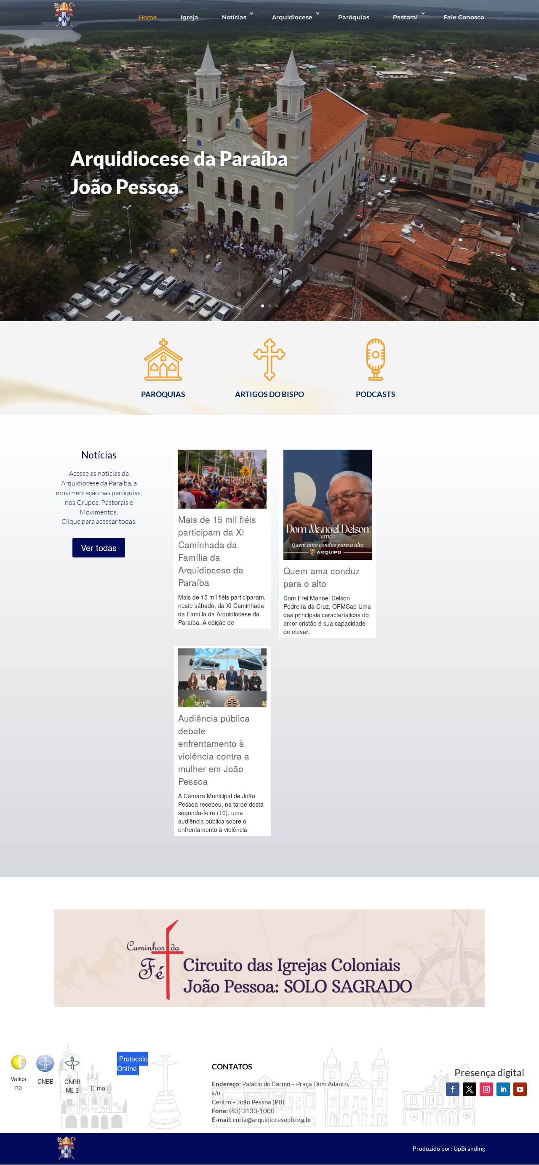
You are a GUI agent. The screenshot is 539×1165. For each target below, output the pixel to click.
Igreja (189, 17)
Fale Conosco (463, 17)
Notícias (234, 17)
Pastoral (405, 17)
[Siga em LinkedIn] (503, 1089)
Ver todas (99, 547)
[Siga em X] (469, 1089)
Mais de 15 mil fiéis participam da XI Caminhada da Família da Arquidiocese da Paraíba (217, 551)
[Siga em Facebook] (452, 1089)
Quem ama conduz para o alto (321, 576)
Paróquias (353, 17)
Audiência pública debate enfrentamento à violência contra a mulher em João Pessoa (214, 749)
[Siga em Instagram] (486, 1089)
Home (148, 17)
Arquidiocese (292, 17)
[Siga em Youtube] (520, 1089)
